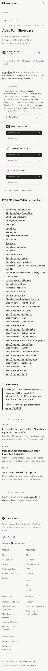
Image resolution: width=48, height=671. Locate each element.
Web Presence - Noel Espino (19, 363)
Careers (29, 573)
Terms (29, 590)
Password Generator (11, 622)
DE (11, 20)
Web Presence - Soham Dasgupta (21, 359)
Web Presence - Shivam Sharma (21, 355)
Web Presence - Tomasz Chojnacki (22, 351)
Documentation (32, 564)
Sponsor (6, 564)
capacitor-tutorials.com (17, 236)
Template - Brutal (14, 254)
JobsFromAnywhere (35, 606)
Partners (29, 602)
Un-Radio (10, 251)
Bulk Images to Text (10, 602)
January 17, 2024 (13, 408)
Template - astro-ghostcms (19, 262)
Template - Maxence (15, 291)
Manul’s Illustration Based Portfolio (22, 299)
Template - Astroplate (16, 288)
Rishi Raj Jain (30, 662)
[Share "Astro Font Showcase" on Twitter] (34, 52)
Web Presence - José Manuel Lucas (23, 306)
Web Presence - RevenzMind (19, 344)
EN (5, 20)
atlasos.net (11, 239)
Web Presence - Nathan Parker (20, 333)
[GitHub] (9, 537)
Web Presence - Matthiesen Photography (25, 340)
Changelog (7, 560)
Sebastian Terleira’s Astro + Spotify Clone (25, 273)
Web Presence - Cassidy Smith (20, 329)
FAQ (28, 569)
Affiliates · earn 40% (11, 573)
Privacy (29, 585)
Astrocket (10, 243)
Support (5, 578)
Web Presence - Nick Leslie (19, 314)
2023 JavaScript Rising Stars (19, 213)
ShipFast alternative (10, 641)
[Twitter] (4, 537)
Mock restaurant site (15, 295)
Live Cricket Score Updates (18, 280)
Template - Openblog (16, 247)
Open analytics (8, 569)
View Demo (12, 138)
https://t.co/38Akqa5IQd (22, 399)
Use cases (30, 560)
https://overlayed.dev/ (16, 220)
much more (38, 105)
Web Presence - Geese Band (19, 321)
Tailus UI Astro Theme (16, 284)
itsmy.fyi (10, 224)
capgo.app (11, 232)
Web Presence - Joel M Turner (20, 303)
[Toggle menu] (43, 3)
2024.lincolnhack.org (16, 217)
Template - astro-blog (16, 258)
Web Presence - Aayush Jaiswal (21, 337)
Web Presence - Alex (15, 325)
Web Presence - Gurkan (17, 348)
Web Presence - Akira (16, 366)
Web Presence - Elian (16, 318)
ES (17, 20)
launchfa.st (11, 228)
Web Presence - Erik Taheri (18, 310)
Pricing (5, 555)
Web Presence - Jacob (16, 374)
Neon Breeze (12, 276)
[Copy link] (43, 52)
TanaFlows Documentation (18, 209)
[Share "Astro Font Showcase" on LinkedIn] (39, 52)
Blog (28, 555)
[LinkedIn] (14, 537)
